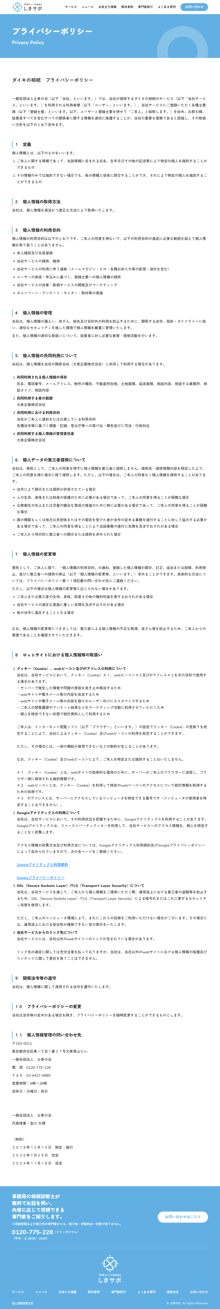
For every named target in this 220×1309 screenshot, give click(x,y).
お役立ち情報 (107, 7)
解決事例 (127, 7)
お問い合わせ (199, 1292)
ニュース (88, 7)
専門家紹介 (145, 7)
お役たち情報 (67, 1292)
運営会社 (173, 1292)
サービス (71, 7)
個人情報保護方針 (23, 1303)
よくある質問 (167, 7)
